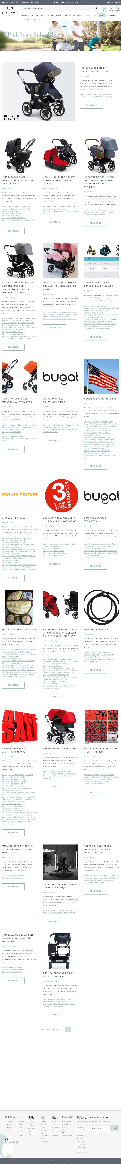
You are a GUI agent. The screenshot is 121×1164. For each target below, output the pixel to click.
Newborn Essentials (114, 2)
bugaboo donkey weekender (106, 212)
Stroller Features (13, 518)
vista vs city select (103, 328)
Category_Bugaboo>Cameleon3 (13, 218)
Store (17, 2)
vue (34, 569)
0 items (117, 10)
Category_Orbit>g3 (26, 665)
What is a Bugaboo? (96, 629)
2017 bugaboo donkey (51, 207)
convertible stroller (23, 815)
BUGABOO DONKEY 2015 (15, 429)
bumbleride (6, 652)
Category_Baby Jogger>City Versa (96, 428)
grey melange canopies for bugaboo (19, 338)
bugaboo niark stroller (10, 209)
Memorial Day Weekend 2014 (100, 399)
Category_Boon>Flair (91, 435)
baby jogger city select (92, 306)
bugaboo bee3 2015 (29, 425)
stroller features (14, 569)
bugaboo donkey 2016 (67, 312)
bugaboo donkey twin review (53, 314)
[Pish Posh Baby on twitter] (10, 1142)
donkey (23, 567)
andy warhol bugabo (91, 775)
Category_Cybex (55, 672)
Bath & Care (77, 15)
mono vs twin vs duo (50, 432)
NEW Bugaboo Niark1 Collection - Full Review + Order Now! (18, 180)
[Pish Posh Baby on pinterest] (17, 1142)
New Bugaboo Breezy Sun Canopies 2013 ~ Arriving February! (17, 938)
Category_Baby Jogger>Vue (12, 544)
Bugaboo (18, 538)
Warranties (80, 1153)
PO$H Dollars (66, 1121)
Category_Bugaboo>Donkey (102, 96)
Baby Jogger (6, 538)
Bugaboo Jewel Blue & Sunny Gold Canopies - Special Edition (98, 849)
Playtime (67, 15)
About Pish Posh (82, 1121)
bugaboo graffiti (8, 207)
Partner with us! (82, 1150)
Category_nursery (99, 446)
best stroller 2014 (22, 649)
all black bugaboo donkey (11, 425)
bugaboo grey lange (26, 325)
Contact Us (25, 2)
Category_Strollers (109, 319)
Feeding (50, 15)
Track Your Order (67, 1136)
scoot (4, 676)
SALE (101, 15)
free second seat (29, 817)
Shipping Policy (82, 1130)
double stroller (17, 817)
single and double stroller (93, 326)
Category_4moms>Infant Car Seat (64, 661)
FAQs (33, 19)
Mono (86, 661)
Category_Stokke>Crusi (93, 319)
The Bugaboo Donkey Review (60, 748)
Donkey (93, 324)
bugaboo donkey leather (93, 210)
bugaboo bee (89, 652)
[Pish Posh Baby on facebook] (6, 1142)
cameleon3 (27, 538)
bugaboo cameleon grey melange (14, 323)
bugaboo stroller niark (10, 211)
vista (30, 569)
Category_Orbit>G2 (15, 799)
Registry (110, 10)
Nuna (54, 1121)
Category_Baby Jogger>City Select (103, 426)
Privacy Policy (81, 1144)
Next (80, 1029)
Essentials (25, 19)
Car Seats (34, 15)
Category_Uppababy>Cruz (11, 560)
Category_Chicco (95, 439)
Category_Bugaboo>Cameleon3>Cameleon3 (18, 549)
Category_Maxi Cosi (106, 442)
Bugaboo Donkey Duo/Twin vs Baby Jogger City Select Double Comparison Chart (59, 632)
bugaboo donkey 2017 (68, 207)
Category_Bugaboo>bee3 (17, 329)
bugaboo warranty (55, 546)
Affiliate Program (82, 1147)
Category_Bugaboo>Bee (11, 547)
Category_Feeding (109, 439)
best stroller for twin (50, 312)
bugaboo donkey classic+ (89, 94)
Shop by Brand (111, 15)
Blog (12, 2)
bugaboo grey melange (10, 327)
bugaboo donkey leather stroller (55, 209)
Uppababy (24, 569)
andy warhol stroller (107, 775)
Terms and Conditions (62, 1161)
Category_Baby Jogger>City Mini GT (15, 781)
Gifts (95, 15)
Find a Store (9, 1127)
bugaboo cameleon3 (102, 652)
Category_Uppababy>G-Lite (12, 806)
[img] (38, 91)
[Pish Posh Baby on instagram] (13, 1142)
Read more (91, 105)
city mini (25, 565)
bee (13, 538)
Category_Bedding (91, 433)
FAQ (63, 1133)
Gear (42, 15)
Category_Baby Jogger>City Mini (14, 540)
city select (12, 567)
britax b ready (107, 306)
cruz (18, 567)
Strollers (25, 15)
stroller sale (21, 822)
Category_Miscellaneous (93, 444)
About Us (5, 2)
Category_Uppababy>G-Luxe (12, 562)
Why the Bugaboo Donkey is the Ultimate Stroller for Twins (60, 286)
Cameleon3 (112, 544)
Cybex (54, 1130)
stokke (4, 569)
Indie (23, 674)
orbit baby (30, 674)
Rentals (87, 15)
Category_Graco (68, 672)
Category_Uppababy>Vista (94, 322)
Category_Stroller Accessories (95, 453)
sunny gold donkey (97, 882)
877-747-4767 (36, 2)
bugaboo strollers (100, 544)
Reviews (65, 1124)
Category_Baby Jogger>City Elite (14, 777)
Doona (54, 1133)
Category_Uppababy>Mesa (53, 686)
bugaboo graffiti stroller (24, 207)
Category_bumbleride (10, 665)
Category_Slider (90, 451)
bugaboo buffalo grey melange (24, 320)
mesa (14, 819)
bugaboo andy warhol (92, 777)
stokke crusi (108, 326)
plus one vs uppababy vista (106, 324)
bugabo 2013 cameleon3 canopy (96, 875)
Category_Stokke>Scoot (24, 667)
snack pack (12, 822)
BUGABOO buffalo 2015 (10, 427)
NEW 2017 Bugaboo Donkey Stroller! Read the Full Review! (59, 180)
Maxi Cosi (55, 1136)
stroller (50, 688)
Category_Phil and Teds (99, 448)
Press (64, 1127)
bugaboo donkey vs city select (95, 308)
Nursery (58, 15)
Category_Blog (104, 310)
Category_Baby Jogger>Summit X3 (97, 430)
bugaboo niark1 (24, 209)
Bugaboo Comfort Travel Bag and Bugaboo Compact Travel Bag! (18, 849)
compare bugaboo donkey (67, 429)
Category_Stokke (103, 451)
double (72, 686)
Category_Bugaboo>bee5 (11, 213)
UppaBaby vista (90, 328)
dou (9, 817)
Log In (104, 10)
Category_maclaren (91, 442)
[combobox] (60, 8)
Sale (29, 1134)
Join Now (115, 1128)
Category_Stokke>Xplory (11, 556)
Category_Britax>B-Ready (93, 313)
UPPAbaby (55, 1127)
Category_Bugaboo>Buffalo (12, 215)
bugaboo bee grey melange (12, 318)
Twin (56, 688)
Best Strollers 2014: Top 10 (19, 629)
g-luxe (29, 567)
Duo (113, 659)
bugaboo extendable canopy (53, 544)
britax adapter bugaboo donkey (54, 999)
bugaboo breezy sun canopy (12, 967)
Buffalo (90, 544)
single (45, 688)
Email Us (8, 1124)
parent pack (25, 819)
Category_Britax (60, 1001)
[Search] (97, 8)
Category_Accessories (92, 422)
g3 (20, 674)
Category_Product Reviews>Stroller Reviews (59, 319)
